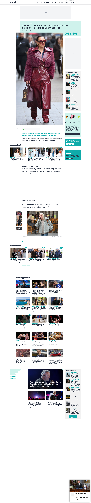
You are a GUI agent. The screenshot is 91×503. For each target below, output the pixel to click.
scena (28, 265)
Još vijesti (72, 417)
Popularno (47, 2)
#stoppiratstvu (69, 2)
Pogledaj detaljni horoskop (73, 134)
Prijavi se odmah (69, 158)
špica (24, 265)
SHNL (62, 2)
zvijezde (13, 376)
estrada (13, 374)
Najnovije (54, 2)
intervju (13, 378)
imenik (68, 0)
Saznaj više (79, 499)
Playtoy (71, 0)
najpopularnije (71, 371)
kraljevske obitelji (15, 369)
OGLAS (45, 13)
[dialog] (80, 491)
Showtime (38, 2)
